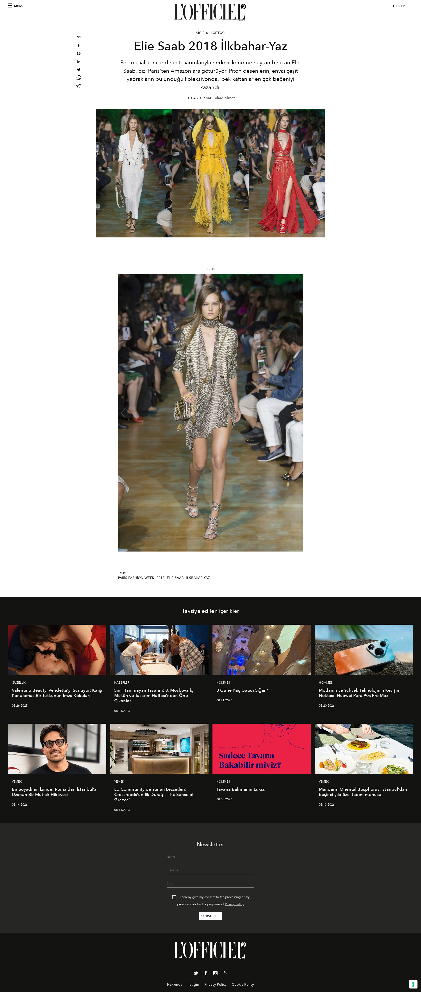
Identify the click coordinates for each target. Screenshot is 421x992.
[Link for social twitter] (196, 974)
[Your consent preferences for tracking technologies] (413, 984)
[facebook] (78, 46)
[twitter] (78, 70)
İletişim (193, 984)
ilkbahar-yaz (198, 578)
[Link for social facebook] (205, 974)
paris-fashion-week (136, 578)
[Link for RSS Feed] (225, 973)
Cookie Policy (243, 984)
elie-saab (175, 578)
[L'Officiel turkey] (210, 12)
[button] (298, 413)
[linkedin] (78, 62)
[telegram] (78, 86)
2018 (161, 578)
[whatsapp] (78, 78)
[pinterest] (78, 54)
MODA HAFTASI (210, 33)
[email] (78, 38)
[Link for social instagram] (215, 974)
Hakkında (174, 984)
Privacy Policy (234, 904)
